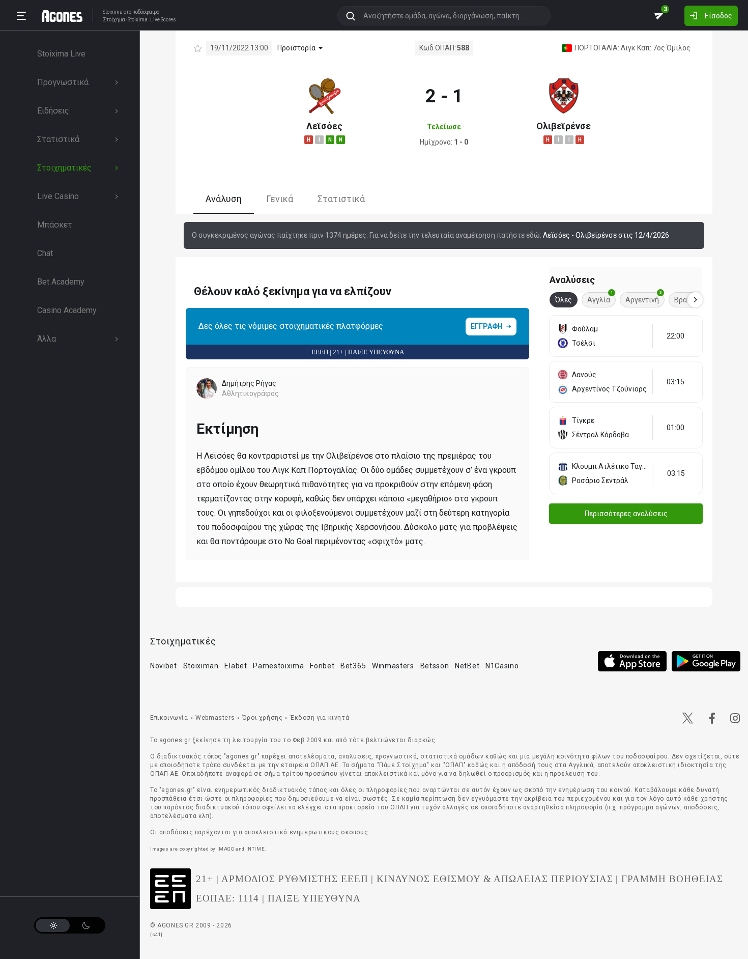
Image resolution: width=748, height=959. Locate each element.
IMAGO (226, 849)
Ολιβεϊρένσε (563, 126)
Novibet (163, 666)
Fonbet (322, 666)
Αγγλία (600, 298)
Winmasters (393, 666)
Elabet (235, 666)
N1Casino (502, 666)
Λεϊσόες (324, 126)
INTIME (255, 849)
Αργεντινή (643, 298)
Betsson (434, 666)
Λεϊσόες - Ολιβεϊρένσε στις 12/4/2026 (606, 235)
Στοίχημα (114, 19)
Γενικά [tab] (279, 198)
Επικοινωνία (169, 717)
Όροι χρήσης (262, 717)
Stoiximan (201, 666)
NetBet (467, 666)
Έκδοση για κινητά (319, 717)
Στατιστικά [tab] (341, 198)
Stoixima (113, 12)
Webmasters (215, 717)
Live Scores (163, 19)
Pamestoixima (278, 666)
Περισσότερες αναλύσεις (626, 514)
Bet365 (353, 666)
